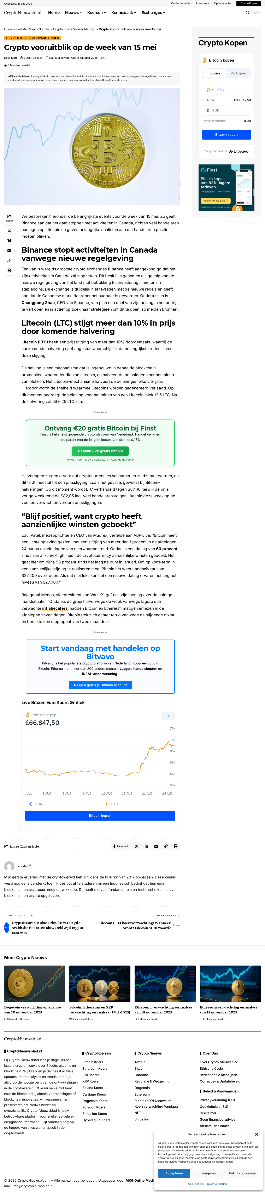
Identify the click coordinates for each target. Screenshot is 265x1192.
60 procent (166, 548)
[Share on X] (9, 231)
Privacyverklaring (216, 1183)
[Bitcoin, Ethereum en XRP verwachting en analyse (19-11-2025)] (99, 984)
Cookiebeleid (196, 1183)
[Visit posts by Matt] (9, 866)
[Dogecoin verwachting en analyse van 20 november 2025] (34, 984)
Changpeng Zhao (38, 302)
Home (8, 29)
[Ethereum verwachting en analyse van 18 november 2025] (165, 984)
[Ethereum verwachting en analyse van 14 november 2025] (230, 984)
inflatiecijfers (55, 608)
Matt (14, 57)
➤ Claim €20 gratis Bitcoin (100, 451)
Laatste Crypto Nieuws (32, 29)
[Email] (9, 250)
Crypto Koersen (98, 1053)
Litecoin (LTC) (35, 342)
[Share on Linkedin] (146, 846)
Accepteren (174, 1173)
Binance (115, 269)
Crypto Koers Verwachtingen (74, 29)
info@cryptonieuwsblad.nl (33, 1186)
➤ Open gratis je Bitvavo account (100, 685)
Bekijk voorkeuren (242, 1173)
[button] (257, 1134)
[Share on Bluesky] (9, 241)
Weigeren (208, 1173)
